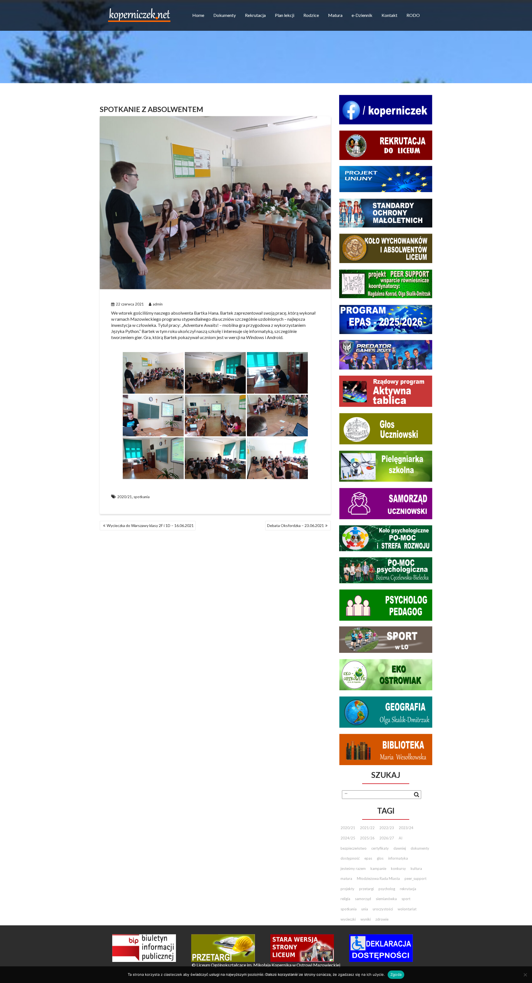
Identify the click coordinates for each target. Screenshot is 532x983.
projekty (347, 889)
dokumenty (420, 848)
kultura (416, 868)
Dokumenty (224, 15)
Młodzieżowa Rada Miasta (378, 878)
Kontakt (389, 15)
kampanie (378, 868)
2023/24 (406, 828)
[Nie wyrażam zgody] (525, 974)
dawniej (399, 848)
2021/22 (367, 828)
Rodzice (311, 15)
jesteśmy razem (353, 868)
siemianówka (386, 899)
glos (380, 858)
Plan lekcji (284, 15)
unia (364, 909)
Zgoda (395, 974)
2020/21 (124, 497)
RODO (413, 15)
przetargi (366, 889)
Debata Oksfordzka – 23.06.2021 (295, 525)
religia (345, 899)
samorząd (363, 899)
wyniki (365, 919)
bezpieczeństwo (354, 848)
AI (400, 838)
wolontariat (407, 909)
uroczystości (383, 909)
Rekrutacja (255, 15)
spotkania (142, 497)
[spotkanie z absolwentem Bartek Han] (153, 373)
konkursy (398, 868)
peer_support (415, 878)
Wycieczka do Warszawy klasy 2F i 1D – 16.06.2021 (150, 525)
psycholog (386, 889)
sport (405, 899)
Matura (335, 15)
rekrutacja (408, 889)
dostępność (350, 858)
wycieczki (348, 919)
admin (158, 304)
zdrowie (381, 919)
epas (368, 858)
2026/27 (386, 838)
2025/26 (367, 838)
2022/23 (386, 828)
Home (198, 15)
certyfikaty (380, 848)
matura (346, 878)
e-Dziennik (362, 15)
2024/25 (348, 838)
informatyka (398, 858)
